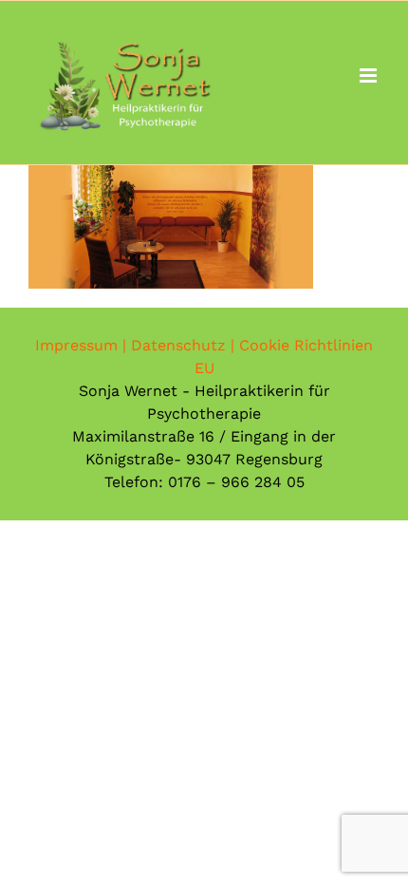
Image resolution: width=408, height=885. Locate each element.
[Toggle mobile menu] (370, 75)
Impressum (76, 345)
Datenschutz (178, 345)
